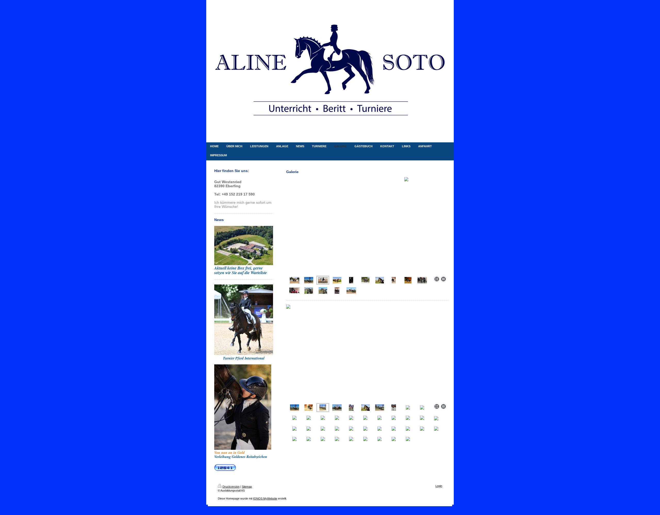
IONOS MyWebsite (265, 498)
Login (438, 485)
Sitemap (247, 486)
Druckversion (231, 486)
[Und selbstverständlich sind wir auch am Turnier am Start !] (351, 407)
